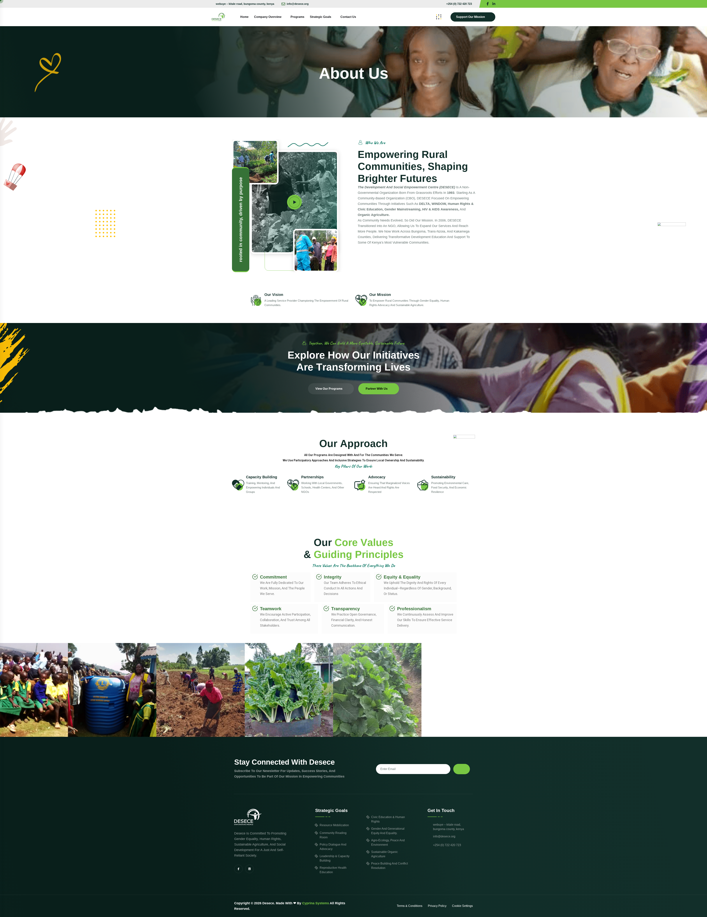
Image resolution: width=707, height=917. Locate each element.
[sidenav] (438, 17)
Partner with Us (377, 388)
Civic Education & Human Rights (388, 819)
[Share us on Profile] (488, 4)
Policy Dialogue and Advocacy (333, 846)
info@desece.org (298, 3)
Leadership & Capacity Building (334, 858)
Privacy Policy (437, 905)
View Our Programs (328, 388)
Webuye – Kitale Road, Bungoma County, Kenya (245, 3)
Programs (297, 16)
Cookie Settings (462, 905)
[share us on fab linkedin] (249, 869)
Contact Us (348, 16)
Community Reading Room (333, 835)
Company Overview (267, 16)
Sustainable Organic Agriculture (384, 854)
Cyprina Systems (315, 903)
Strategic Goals (320, 16)
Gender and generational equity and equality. (387, 831)
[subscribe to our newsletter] (461, 769)
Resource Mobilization (334, 825)
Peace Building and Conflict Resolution (389, 865)
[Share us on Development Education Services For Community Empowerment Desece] (493, 4)
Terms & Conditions (409, 905)
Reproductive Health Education (333, 870)
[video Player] (294, 202)
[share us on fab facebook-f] (238, 869)
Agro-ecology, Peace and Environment (388, 842)
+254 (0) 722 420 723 (459, 3)
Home (244, 16)
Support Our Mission (470, 16)
